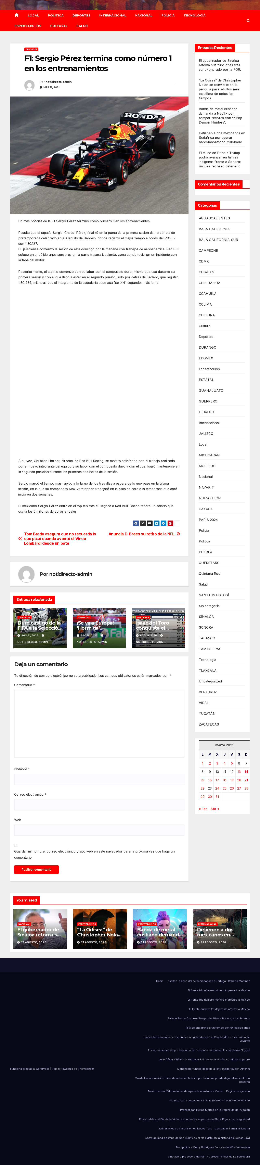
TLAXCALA (208, 670)
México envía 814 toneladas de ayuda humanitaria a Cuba (185, 1091)
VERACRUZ (208, 692)
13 (239, 772)
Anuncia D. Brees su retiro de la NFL (141, 534)
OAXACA (206, 509)
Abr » (214, 809)
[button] (248, 21)
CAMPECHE (208, 250)
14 (246, 772)
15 (202, 780)
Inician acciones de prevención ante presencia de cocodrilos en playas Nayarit (199, 1050)
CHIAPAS (206, 272)
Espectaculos (28, 26)
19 (232, 780)
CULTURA (207, 315)
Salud (82, 26)
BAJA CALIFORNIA (214, 229)
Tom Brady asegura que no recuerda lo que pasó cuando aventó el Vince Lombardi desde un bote (60, 539)
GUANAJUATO (211, 390)
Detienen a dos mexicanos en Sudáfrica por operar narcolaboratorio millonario (222, 137)
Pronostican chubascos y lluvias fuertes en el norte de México (210, 1100)
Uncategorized (210, 681)
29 (203, 797)
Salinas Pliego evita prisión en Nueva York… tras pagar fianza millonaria (204, 1128)
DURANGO (207, 347)
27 (239, 788)
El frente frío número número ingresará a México (219, 990)
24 (217, 788)
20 (239, 780)
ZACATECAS (209, 724)
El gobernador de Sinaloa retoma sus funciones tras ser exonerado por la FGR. (220, 65)
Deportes (81, 15)
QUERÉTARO (209, 563)
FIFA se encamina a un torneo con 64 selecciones (218, 1027)
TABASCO (207, 638)
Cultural (59, 26)
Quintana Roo (209, 574)
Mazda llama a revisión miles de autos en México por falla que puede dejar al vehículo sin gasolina (192, 1079)
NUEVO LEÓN (210, 498)
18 (224, 780)
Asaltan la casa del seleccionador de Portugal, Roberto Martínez (209, 981)
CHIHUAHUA (210, 283)
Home (160, 981)
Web (17, 820)
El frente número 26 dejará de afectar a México (219, 1009)
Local (33, 15)
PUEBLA (205, 552)
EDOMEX (206, 358)
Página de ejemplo (238, 1091)
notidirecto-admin (59, 82)
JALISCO (206, 434)
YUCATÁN (207, 714)
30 (210, 797)
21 (246, 780)
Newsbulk (67, 1068)
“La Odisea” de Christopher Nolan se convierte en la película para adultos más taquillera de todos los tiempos (220, 89)
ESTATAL (206, 380)
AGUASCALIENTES (214, 218)
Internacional (112, 15)
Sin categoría (209, 606)
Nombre (22, 769)
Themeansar (86, 1068)
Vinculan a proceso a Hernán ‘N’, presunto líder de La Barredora (209, 1156)
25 (224, 788)
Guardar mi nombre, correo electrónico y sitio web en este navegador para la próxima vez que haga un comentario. (94, 854)
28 (246, 788)
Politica (56, 15)
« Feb (203, 809)
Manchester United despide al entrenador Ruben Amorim (213, 1068)
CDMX (204, 261)
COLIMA (205, 304)
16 (210, 780)
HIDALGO (206, 412)
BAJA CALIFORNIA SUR (218, 240)
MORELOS (207, 466)
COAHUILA (208, 294)
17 (217, 780)
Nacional (144, 15)
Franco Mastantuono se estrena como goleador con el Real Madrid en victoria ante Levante (197, 1038)
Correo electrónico (30, 794)
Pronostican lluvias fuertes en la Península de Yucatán (215, 1109)
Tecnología (195, 15)
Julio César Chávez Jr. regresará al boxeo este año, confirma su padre (204, 1059)
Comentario (24, 685)
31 (217, 797)
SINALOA (206, 617)
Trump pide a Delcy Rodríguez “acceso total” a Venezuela (213, 1147)
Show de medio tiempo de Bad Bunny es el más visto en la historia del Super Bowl (197, 1137)
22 (202, 788)
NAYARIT (206, 487)
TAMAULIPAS (210, 649)
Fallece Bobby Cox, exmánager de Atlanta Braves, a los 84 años (209, 1018)
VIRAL (204, 703)
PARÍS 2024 (208, 520)
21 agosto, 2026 (33, 942)
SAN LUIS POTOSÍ (214, 595)
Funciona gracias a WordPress (30, 1068)
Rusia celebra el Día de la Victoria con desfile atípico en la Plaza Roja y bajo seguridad (194, 1119)
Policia (168, 15)
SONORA (206, 627)
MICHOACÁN (209, 455)
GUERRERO (208, 401)
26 (232, 788)
